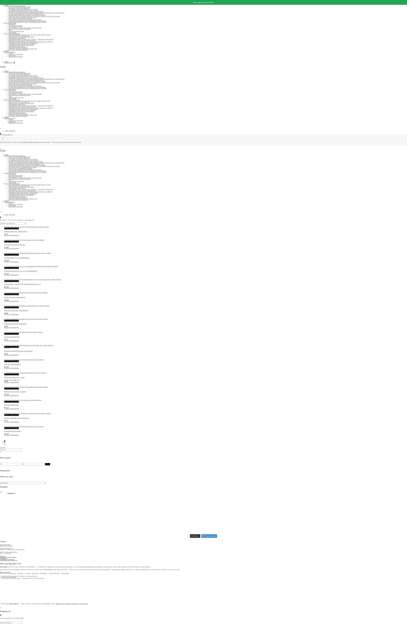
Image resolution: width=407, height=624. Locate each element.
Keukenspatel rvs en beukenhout (16, 258)
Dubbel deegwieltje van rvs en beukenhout (20, 271)
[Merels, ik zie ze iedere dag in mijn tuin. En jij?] (152, 522)
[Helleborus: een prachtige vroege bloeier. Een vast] (152, 527)
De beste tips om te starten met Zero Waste (21, 37)
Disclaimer (3, 558)
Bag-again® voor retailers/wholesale (19, 29)
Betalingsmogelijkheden (15, 56)
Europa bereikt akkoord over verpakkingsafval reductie (25, 20)
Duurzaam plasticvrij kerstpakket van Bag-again (22, 49)
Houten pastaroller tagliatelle (15, 324)
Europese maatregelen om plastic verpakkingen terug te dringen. (27, 22)
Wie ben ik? (12, 24)
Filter (47, 464)
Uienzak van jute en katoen (14, 244)
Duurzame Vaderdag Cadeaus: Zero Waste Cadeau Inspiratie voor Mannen (30, 42)
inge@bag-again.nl (6, 546)
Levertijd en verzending (15, 54)
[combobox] (11, 449)
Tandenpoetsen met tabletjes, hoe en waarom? (22, 44)
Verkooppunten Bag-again (16, 31)
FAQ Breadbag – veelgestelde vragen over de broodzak (24, 28)
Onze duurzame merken (15, 25)
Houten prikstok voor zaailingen (16, 418)
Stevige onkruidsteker (12, 364)
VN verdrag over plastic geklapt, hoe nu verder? (22, 9)
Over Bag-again (10, 23)
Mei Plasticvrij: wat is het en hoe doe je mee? (22, 40)
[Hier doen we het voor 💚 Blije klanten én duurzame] (152, 516)
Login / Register (9, 131)
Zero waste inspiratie (12, 34)
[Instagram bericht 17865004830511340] (254, 527)
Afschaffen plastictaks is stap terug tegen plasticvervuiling (25, 11)
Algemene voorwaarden (8, 557)
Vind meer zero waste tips (8, 560)
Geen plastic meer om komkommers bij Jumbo (22, 17)
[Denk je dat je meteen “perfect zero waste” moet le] (254, 516)
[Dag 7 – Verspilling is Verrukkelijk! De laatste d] (50, 502)
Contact (10, 53)
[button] (5, 238)
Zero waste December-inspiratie (18, 50)
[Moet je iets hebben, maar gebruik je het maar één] (152, 508)
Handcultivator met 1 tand (14, 377)
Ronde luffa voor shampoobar (15, 231)
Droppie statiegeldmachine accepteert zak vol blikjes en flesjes (27, 15)
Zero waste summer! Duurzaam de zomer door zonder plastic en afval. (29, 35)
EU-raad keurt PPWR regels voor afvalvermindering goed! (26, 14)
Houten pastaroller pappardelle (16, 310)
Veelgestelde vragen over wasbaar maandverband (23, 43)
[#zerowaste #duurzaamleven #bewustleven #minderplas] (50, 515)
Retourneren (12, 55)
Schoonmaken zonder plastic (17, 38)
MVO (10, 30)
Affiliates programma (7, 559)
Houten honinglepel (11, 337)
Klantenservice (10, 52)
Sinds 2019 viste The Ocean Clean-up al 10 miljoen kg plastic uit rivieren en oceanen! (34, 16)
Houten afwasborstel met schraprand (18, 351)
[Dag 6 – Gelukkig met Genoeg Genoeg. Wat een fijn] (152, 501)
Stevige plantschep (11, 405)
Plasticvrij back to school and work (19, 36)
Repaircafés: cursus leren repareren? (19, 8)
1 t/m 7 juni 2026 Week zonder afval (19, 7)
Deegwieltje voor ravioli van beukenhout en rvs (22, 284)
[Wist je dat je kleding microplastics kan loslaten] (50, 529)
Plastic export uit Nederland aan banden (20, 18)
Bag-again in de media (15, 26)
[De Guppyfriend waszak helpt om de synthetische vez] (254, 522)
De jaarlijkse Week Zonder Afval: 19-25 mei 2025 (23, 10)
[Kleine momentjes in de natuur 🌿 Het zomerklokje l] (50, 522)
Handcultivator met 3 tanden (15, 391)
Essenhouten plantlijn (12, 431)
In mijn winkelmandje (11, 228)
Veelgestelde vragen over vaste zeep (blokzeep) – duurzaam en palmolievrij (31, 39)
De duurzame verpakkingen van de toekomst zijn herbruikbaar (27, 21)
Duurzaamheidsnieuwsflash (14, 6)
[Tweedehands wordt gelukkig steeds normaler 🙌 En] (254, 508)
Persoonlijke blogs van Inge (16, 46)
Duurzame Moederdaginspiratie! (18, 47)
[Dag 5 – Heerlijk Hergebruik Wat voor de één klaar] (254, 502)
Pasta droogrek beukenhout (14, 297)
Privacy (2, 556)
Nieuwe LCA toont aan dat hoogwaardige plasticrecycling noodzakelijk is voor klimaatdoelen (36, 13)
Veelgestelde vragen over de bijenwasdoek (21, 45)
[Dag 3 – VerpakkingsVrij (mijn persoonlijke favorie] (50, 509)
